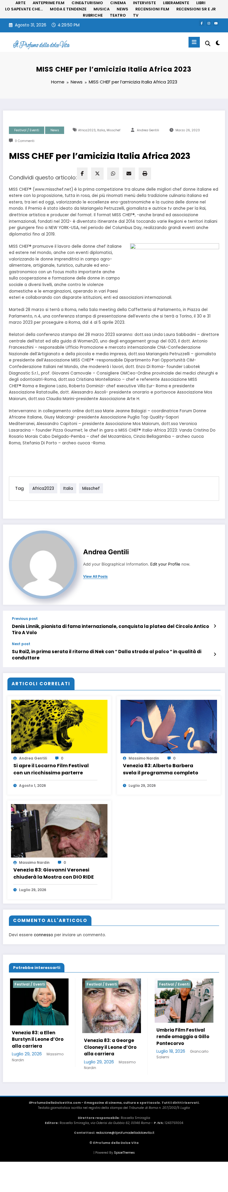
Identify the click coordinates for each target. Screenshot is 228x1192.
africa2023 (87, 130)
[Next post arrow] (214, 654)
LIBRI (200, 3)
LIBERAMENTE (176, 3)
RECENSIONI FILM (152, 9)
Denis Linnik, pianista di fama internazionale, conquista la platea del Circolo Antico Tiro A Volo (110, 629)
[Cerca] (207, 43)
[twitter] (97, 174)
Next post (21, 644)
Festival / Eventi (26, 130)
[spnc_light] (217, 43)
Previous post (25, 619)
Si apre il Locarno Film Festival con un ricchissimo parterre (51, 769)
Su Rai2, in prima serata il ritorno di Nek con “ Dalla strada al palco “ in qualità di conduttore (106, 654)
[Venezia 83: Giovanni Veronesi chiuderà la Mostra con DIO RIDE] (59, 830)
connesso (43, 935)
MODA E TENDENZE (68, 9)
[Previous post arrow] (214, 626)
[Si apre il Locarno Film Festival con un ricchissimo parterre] (59, 726)
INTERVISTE (144, 3)
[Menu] (194, 42)
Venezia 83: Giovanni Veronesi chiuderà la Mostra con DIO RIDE (53, 873)
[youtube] (215, 23)
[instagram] (208, 23)
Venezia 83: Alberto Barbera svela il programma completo (160, 769)
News (54, 130)
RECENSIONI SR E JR (196, 9)
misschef (114, 130)
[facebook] (82, 174)
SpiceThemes (124, 1152)
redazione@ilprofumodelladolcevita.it (125, 1133)
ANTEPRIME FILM (48, 3)
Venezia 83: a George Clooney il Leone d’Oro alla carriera (68, 1047)
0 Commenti (24, 141)
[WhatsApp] (113, 174)
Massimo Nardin (144, 758)
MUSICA (102, 9)
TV (135, 15)
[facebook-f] (201, 23)
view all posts (95, 576)
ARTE (20, 3)
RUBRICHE (93, 15)
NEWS (122, 9)
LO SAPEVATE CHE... (24, 9)
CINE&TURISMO (87, 3)
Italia (101, 130)
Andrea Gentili (148, 130)
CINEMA (118, 3)
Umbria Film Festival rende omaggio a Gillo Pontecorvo (140, 1036)
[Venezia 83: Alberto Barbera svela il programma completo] (169, 726)
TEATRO (118, 15)
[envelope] (129, 174)
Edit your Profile (165, 564)
